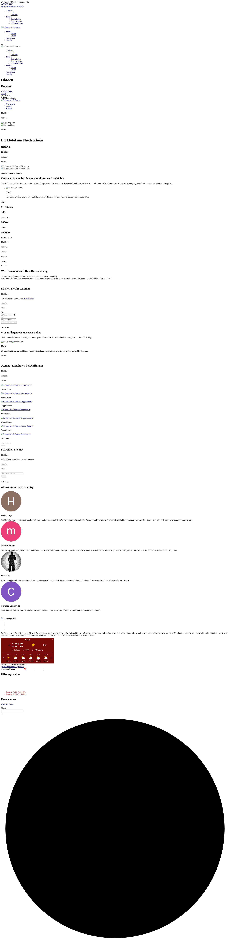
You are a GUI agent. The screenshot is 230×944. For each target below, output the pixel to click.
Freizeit (13, 34)
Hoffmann (10, 10)
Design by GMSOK (25, 669)
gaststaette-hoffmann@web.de (12, 6)
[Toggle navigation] (2, 44)
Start (12, 12)
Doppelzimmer (16, 21)
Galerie (13, 36)
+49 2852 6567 (7, 4)
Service (8, 31)
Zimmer (9, 17)
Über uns (14, 15)
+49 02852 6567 (7, 704)
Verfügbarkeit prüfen (9, 322)
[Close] (2, 707)
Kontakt (9, 40)
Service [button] (8, 65)
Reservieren (10, 38)
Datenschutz (49, 669)
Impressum (39, 669)
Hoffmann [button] (10, 50)
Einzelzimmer (16, 19)
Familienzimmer (17, 23)
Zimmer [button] (9, 57)
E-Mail (3, 94)
